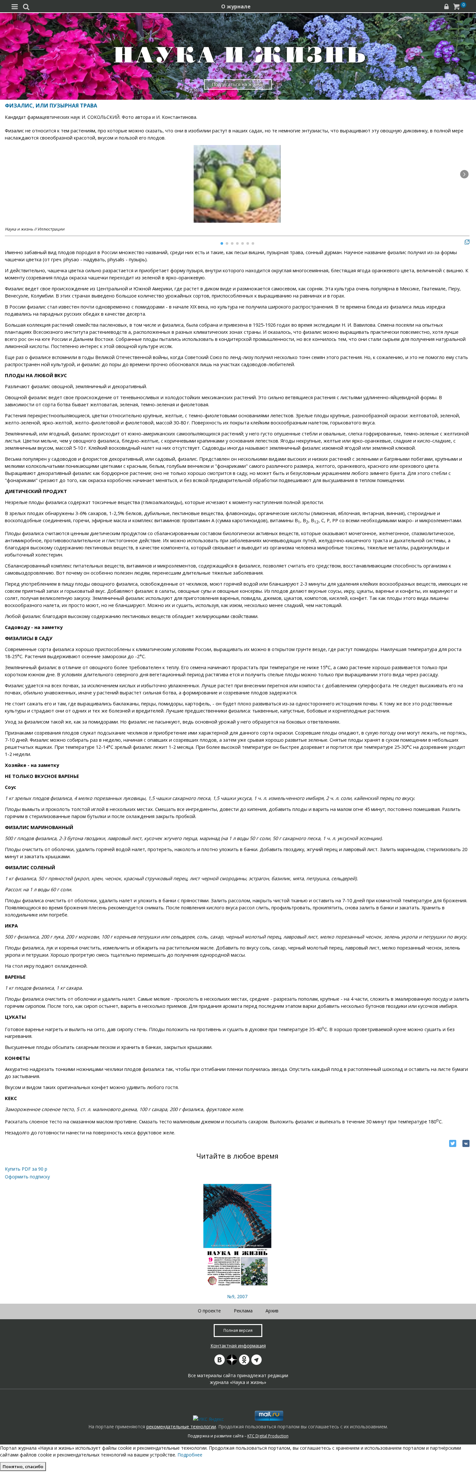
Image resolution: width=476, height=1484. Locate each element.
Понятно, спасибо (23, 1466)
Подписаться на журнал (238, 84)
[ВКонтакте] (466, 1143)
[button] (464, 174)
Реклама (243, 1311)
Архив (272, 1311)
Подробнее (189, 1455)
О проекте (209, 1311)
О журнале (236, 6)
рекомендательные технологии (181, 1426)
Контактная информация (238, 1346)
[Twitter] (452, 1143)
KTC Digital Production (268, 1436)
